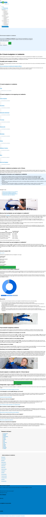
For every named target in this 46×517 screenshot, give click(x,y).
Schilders (5, 18)
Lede (4, 443)
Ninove (4, 437)
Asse (4, 440)
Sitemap (6, 515)
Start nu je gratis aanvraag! (23, 382)
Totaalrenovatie (6, 19)
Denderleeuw (5, 433)
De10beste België (3, 514)
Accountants (6, 10)
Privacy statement (12, 515)
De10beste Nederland (3, 513)
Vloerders (5, 22)
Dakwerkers (4, 15)
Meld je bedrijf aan (3, 496)
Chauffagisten (6, 13)
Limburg (1, 506)
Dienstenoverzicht (5, 8)
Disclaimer (23, 515)
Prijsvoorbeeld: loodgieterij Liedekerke (9, 192)
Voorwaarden (18, 515)
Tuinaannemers (6, 21)
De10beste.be (2, 515)
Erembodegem (5, 436)
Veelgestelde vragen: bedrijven (5, 501)
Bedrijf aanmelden (5, 25)
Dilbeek (4, 444)
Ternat (4, 438)
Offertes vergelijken (5, 26)
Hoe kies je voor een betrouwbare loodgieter (10, 193)
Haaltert (4, 439)
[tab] (23, 389)
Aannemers (4, 9)
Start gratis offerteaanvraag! (8, 267)
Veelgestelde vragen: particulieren (6, 500)
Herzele (4, 446)
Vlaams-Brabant (3, 508)
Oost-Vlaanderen (3, 507)
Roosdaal (4, 434)
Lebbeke (4, 448)
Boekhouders (6, 12)
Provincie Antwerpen (3, 505)
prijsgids (8, 492)
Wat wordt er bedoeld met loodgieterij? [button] (6, 419)
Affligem (4, 435)
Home (3, 6)
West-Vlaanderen (3, 509)
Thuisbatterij (6, 24)
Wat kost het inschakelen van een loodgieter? (10, 191)
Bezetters (5, 11)
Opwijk (4, 445)
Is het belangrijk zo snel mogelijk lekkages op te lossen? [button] (9, 389)
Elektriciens (6, 14)
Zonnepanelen (6, 23)
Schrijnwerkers (4, 20)
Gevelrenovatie (6, 16)
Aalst (4, 441)
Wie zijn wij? (6, 7)
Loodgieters (6, 17)
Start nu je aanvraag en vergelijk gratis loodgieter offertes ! (11, 66)
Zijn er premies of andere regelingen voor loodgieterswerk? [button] (10, 404)
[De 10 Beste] (4, 4)
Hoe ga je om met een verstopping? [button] (6, 397)
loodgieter (8, 215)
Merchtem (5, 447)
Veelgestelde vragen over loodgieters (9, 194)
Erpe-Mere (5, 442)
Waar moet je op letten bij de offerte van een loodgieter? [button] (9, 412)
